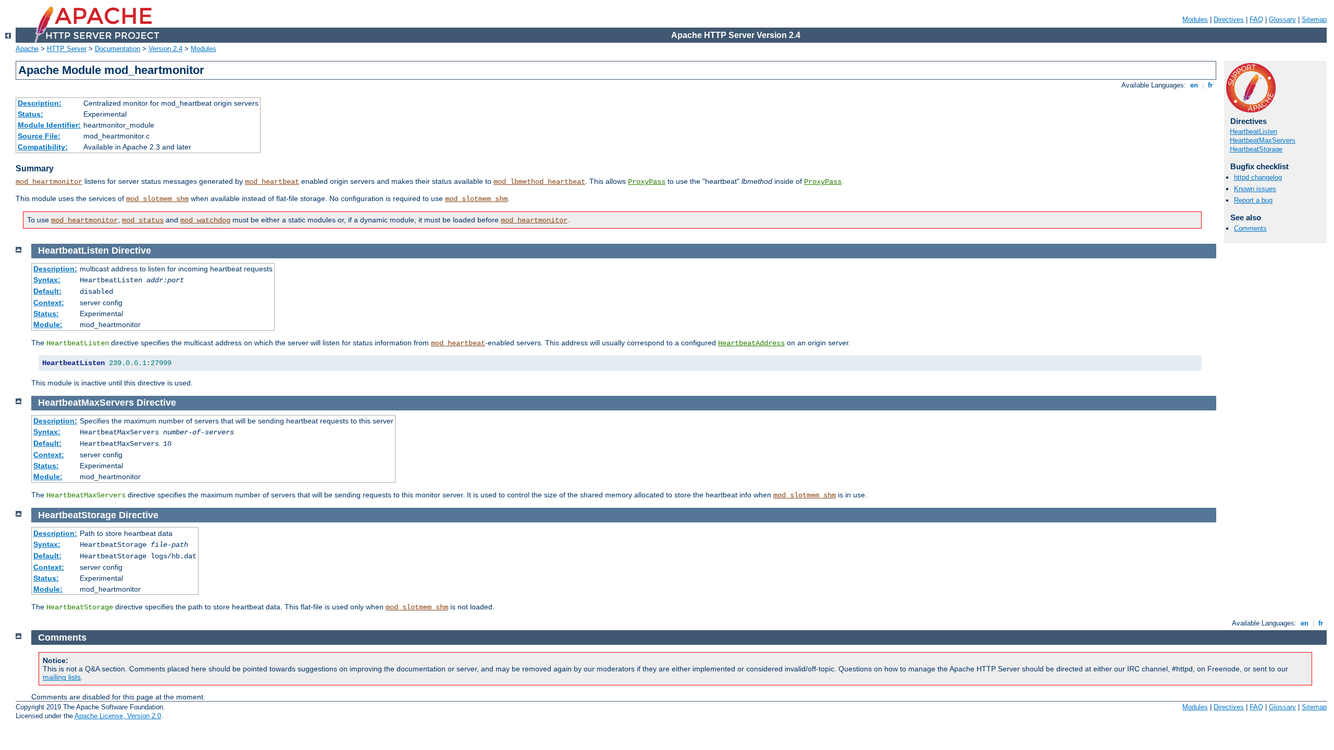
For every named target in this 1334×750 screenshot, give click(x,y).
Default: (47, 291)
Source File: (39, 136)
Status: (30, 114)
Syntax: (46, 280)
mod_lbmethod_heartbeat (539, 182)
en (1194, 85)
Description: (39, 103)
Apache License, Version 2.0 (118, 716)
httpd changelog (1258, 177)
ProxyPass (646, 182)
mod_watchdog (205, 220)
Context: (48, 302)
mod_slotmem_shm (157, 199)
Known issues (1255, 189)
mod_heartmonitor (49, 182)
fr (1210, 85)
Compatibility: (43, 147)
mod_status (143, 220)
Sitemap (1314, 19)
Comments (1250, 228)
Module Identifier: (49, 125)
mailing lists (62, 677)
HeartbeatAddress (751, 343)
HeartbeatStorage (1256, 149)
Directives (1229, 19)
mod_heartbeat (272, 182)
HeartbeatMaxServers (1262, 140)
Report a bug (1253, 200)
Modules (1195, 19)
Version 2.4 (165, 49)
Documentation (117, 49)
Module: (48, 324)
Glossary (1282, 19)
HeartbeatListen (1253, 131)
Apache (27, 49)
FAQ (1256, 19)
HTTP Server (67, 49)
